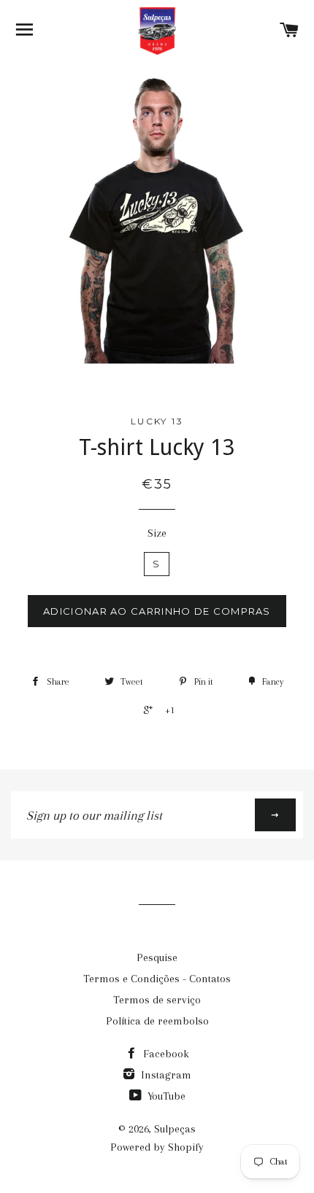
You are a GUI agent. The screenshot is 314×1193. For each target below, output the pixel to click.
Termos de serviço (157, 999)
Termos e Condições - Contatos (157, 978)
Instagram (164, 1074)
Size (157, 533)
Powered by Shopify (157, 1147)
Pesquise (157, 957)
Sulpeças (175, 1128)
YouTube (165, 1096)
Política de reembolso (157, 1020)
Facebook (164, 1053)
